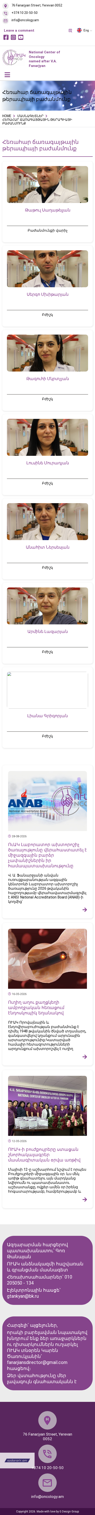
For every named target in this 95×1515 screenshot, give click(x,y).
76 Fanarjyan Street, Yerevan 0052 (37, 5)
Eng (86, 30)
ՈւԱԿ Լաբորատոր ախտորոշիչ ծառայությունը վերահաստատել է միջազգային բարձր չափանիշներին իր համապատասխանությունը (47, 855)
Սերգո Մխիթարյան (47, 294)
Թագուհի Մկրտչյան (47, 378)
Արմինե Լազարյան (47, 631)
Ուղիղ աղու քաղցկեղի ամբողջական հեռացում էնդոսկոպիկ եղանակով (36, 1008)
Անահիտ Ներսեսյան (47, 547)
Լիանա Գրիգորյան (47, 715)
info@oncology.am (25, 20)
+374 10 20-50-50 (25, 13)
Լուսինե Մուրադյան (47, 462)
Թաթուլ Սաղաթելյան (47, 210)
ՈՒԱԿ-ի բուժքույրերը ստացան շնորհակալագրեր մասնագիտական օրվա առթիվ (44, 1155)
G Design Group (69, 1511)
